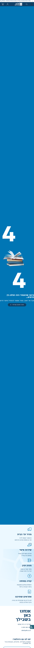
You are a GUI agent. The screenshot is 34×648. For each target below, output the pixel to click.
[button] (32, 1)
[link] (32, 627)
